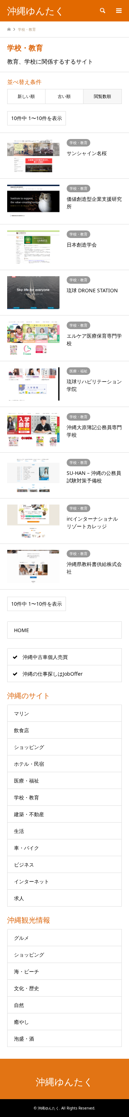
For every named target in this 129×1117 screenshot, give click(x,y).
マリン (21, 713)
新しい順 (26, 96)
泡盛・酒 (24, 1038)
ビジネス (24, 864)
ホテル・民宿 (29, 763)
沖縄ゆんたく (64, 1082)
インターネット (31, 881)
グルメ (21, 937)
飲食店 (21, 730)
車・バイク (26, 847)
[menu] (118, 10)
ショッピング (29, 747)
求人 (19, 898)
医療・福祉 (26, 780)
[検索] (102, 10)
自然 (19, 1005)
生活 (19, 831)
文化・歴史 (26, 988)
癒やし (21, 1021)
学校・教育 (26, 797)
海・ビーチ (26, 971)
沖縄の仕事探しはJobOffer (53, 673)
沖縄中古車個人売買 (45, 657)
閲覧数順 (102, 96)
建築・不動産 (29, 814)
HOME (21, 630)
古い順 (64, 96)
